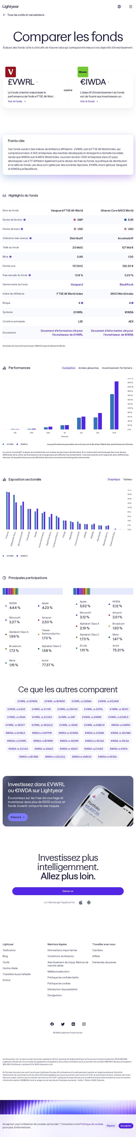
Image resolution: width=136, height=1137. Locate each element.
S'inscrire (16, 817)
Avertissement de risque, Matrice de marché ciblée (68, 964)
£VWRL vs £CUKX (42, 717)
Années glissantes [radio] (88, 368)
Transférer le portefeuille (17, 974)
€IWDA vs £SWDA (68, 733)
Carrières (97, 950)
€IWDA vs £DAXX (43, 748)
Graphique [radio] (114, 479)
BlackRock (126, 284)
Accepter (126, 1125)
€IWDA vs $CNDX (28, 756)
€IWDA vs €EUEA (94, 740)
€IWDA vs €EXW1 (69, 740)
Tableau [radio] (127, 479)
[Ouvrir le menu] (130, 6)
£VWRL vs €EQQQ (42, 725)
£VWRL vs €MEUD (94, 725)
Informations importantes (62, 950)
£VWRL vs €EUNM (108, 701)
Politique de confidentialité (63, 977)
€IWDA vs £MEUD (82, 756)
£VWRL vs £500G (67, 709)
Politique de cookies (59, 983)
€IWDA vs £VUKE (93, 748)
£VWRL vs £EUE (16, 709)
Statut (7, 980)
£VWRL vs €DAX (16, 717)
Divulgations (55, 995)
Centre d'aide (10, 968)
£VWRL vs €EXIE (68, 725)
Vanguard (77, 284)
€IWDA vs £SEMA (94, 733)
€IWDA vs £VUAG (18, 748)
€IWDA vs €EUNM (120, 733)
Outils (6, 962)
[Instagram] (84, 1024)
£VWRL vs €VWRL (27, 701)
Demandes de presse (104, 962)
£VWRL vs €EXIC (119, 709)
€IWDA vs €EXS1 (69, 748)
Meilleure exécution (58, 971)
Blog (5, 956)
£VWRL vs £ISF (67, 717)
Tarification (9, 950)
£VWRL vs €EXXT (15, 725)
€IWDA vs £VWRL (17, 740)
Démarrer (68, 891)
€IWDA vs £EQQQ (55, 756)
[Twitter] (62, 1024)
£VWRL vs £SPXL (93, 709)
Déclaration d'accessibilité (62, 989)
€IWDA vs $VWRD (43, 740)
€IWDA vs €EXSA (107, 756)
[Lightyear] (11, 7)
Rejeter (111, 1125)
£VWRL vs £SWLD (118, 717)
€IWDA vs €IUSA (120, 740)
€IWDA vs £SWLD (15, 733)
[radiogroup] (97, 368)
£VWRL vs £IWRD (92, 717)
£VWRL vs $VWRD (54, 701)
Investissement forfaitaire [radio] (117, 368)
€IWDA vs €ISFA (119, 748)
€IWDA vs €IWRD (120, 725)
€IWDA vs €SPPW (42, 733)
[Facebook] (52, 1024)
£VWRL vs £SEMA (82, 701)
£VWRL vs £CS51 (41, 709)
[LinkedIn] (73, 1024)
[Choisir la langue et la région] (119, 6)
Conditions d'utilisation (61, 956)
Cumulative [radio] (68, 368)
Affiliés (96, 956)
